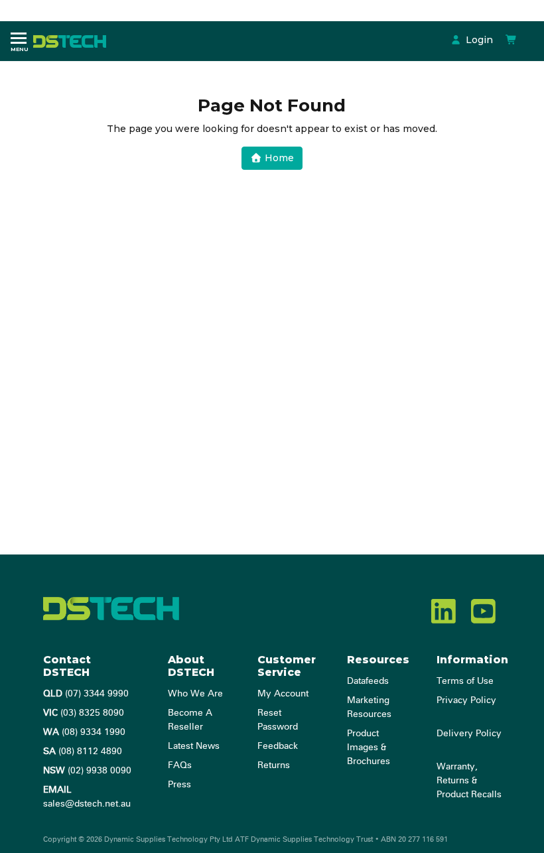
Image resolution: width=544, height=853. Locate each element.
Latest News (194, 746)
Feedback (277, 746)
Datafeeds (368, 681)
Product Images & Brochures (368, 747)
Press (179, 784)
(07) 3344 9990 (86, 693)
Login (478, 40)
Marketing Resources (369, 707)
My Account (282, 693)
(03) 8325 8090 (83, 713)
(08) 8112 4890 (82, 751)
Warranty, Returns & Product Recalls (469, 780)
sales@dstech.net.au (87, 797)
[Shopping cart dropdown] (511, 40)
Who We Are (195, 693)
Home (278, 158)
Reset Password (277, 720)
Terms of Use (465, 681)
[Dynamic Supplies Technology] (73, 40)
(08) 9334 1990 (84, 732)
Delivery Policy (469, 733)
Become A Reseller (190, 720)
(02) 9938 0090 (87, 770)
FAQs (180, 765)
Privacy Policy (466, 700)
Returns (273, 765)
